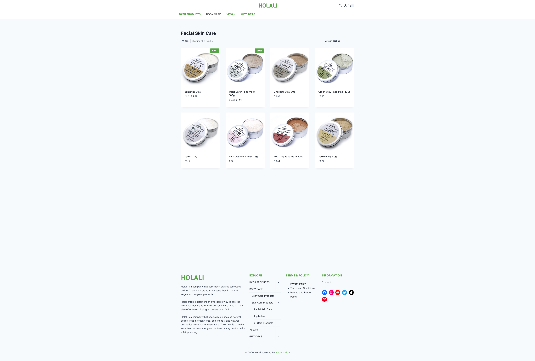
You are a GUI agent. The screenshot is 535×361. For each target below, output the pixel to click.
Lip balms (259, 316)
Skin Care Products (262, 302)
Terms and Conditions (302, 288)
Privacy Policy (298, 283)
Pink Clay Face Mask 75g (243, 156)
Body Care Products (263, 295)
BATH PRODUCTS (190, 14)
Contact (326, 282)
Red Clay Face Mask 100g (288, 156)
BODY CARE (213, 14)
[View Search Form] (340, 5)
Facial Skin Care (263, 309)
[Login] (345, 5)
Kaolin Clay (190, 156)
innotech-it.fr (283, 352)
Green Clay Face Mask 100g (334, 91)
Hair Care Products (262, 323)
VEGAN (231, 14)
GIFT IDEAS (248, 14)
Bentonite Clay (192, 91)
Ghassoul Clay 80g (284, 91)
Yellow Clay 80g (327, 156)
